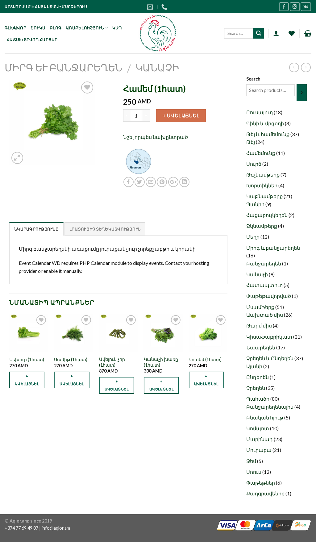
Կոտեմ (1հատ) (205, 359)
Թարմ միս (259, 325)
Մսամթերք (260, 307)
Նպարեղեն (261, 347)
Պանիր (255, 204)
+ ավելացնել (181, 115)
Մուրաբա (259, 450)
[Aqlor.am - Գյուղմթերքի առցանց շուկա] (158, 33)
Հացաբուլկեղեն (267, 215)
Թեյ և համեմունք (268, 134)
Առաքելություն (85, 27)
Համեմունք (261, 153)
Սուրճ (254, 164)
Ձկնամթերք (262, 226)
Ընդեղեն (258, 377)
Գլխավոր (15, 27)
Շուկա (38, 27)
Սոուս (254, 472)
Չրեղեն (256, 388)
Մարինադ (260, 439)
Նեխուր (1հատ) (26, 359)
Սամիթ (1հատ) (70, 359)
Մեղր (253, 237)
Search (253, 78)
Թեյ (251, 142)
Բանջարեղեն (264, 263)
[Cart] (307, 33)
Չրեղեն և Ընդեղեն (270, 358)
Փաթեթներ (261, 483)
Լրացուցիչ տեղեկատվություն (104, 229)
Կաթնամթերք (265, 196)
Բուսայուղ (260, 112)
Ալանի (254, 366)
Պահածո (258, 399)
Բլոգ (55, 27)
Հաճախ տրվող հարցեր (32, 39)
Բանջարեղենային (270, 407)
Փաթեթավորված (269, 296)
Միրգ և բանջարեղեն (63, 67)
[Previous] (9, 359)
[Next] (227, 359)
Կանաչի (157, 67)
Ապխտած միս (265, 315)
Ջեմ (251, 461)
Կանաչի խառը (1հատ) (161, 362)
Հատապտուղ (265, 285)
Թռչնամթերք (263, 174)
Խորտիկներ (262, 185)
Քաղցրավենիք (265, 493)
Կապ (117, 27)
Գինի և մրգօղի (265, 123)
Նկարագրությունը (36, 229)
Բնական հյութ (265, 417)
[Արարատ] (138, 161)
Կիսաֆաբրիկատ (269, 337)
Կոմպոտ (258, 428)
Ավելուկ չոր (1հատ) (112, 362)
